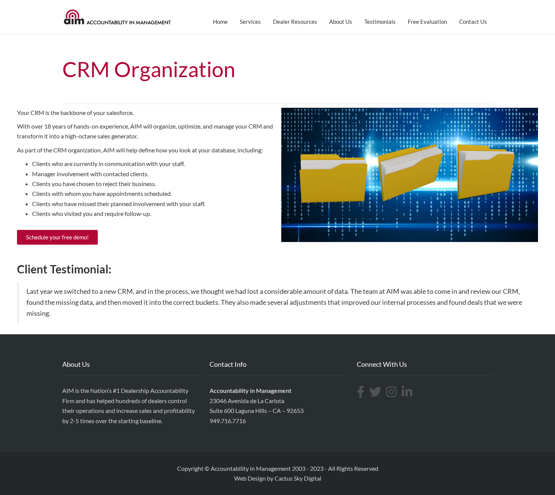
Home (220, 21)
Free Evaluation (427, 21)
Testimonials (380, 21)
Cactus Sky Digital (297, 478)
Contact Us (473, 21)
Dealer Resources (295, 21)
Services (250, 21)
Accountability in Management (251, 468)
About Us (340, 21)
